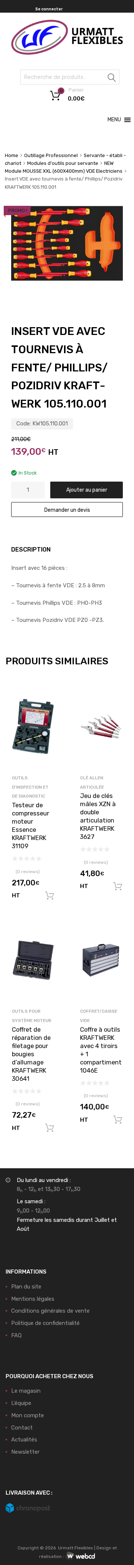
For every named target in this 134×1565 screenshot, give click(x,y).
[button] (114, 120)
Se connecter (49, 9)
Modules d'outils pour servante (62, 163)
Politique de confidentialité (45, 1323)
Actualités (24, 1439)
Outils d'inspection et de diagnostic (30, 787)
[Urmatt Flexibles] (67, 52)
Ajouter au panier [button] (49, 896)
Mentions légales (32, 1299)
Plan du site (26, 1286)
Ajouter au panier (86, 490)
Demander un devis (67, 510)
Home (11, 155)
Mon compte (27, 1415)
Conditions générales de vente (50, 1310)
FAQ (16, 1335)
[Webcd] (80, 1556)
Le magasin (26, 1390)
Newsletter (25, 1452)
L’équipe (21, 1403)
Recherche (112, 78)
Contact (22, 1427)
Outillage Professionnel (51, 155)
